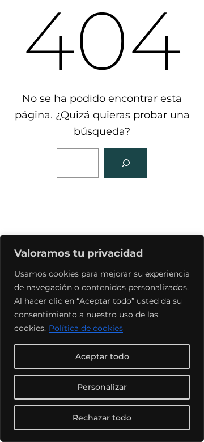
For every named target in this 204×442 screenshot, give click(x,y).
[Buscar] (125, 163)
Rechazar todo (102, 418)
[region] (102, 338)
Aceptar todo (102, 356)
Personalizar (102, 387)
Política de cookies (86, 328)
